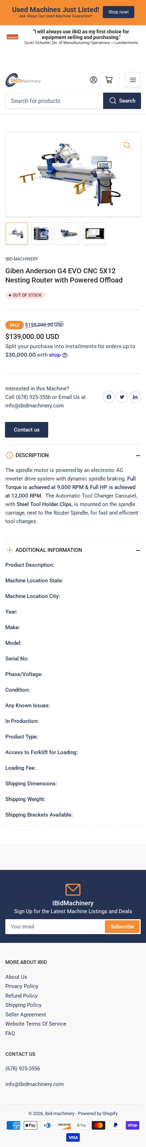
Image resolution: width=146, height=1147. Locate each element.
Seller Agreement (25, 1014)
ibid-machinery (21, 259)
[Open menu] (133, 80)
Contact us (27, 430)
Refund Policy (21, 996)
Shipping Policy (23, 1005)
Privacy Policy (21, 986)
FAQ (10, 1033)
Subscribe (122, 926)
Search (127, 101)
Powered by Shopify (98, 1113)
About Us (16, 977)
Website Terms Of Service (35, 1024)
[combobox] (73, 101)
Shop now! (118, 12)
